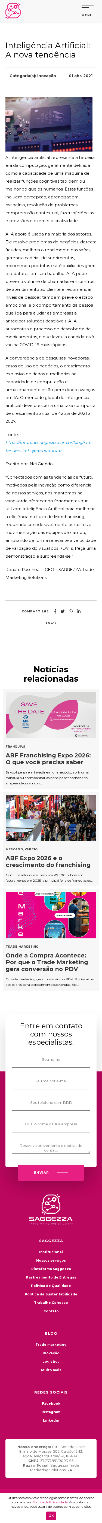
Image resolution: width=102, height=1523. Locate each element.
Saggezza (14, 11)
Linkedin (51, 1420)
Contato (51, 1311)
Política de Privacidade (49, 1502)
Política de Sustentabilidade (51, 1294)
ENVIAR (41, 1173)
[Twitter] (62, 611)
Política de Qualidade (51, 1286)
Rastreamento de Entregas (51, 1277)
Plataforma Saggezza (51, 1269)
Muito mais (51, 1370)
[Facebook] (55, 611)
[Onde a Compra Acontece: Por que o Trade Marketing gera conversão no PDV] (51, 939)
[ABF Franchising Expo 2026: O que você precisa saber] (51, 739)
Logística (51, 1361)
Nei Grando (41, 463)
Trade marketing (51, 1345)
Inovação (46, 75)
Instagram (51, 1412)
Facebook (51, 1403)
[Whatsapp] (71, 611)
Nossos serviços (51, 1260)
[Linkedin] (79, 611)
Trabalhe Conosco (51, 1303)
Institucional (51, 1252)
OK (51, 1516)
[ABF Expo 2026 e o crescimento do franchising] (51, 839)
